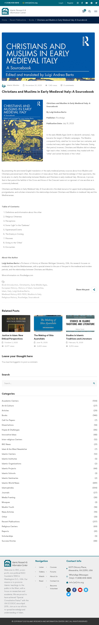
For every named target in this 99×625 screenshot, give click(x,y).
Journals (49, 492)
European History (9, 288)
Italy (9, 291)
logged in (17, 362)
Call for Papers (49, 420)
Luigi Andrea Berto (21, 291)
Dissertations (49, 425)
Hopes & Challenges (49, 430)
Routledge (22, 297)
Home (4, 20)
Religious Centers (49, 526)
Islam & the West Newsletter (49, 449)
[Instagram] (68, 590)
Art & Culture (49, 406)
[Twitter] (68, 594)
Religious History (9, 297)
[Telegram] (86, 590)
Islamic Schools (49, 473)
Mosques (49, 502)
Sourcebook (33, 297)
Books (31, 20)
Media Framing (49, 497)
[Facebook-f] (74, 590)
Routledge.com (26, 275)
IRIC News (49, 444)
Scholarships (49, 536)
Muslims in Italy (34, 294)
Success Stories (49, 541)
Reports (49, 531)
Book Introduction (10, 285)
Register (70, 3)
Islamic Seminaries (49, 478)
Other (49, 517)
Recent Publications (18, 20)
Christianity (24, 285)
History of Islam (25, 288)
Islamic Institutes (49, 459)
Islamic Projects (49, 468)
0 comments (69, 85)
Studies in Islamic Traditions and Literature (79, 337)
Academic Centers (49, 401)
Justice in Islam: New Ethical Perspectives (12, 337)
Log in (61, 3)
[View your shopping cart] (84, 11)
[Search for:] (49, 383)
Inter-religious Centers (49, 439)
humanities (38, 288)
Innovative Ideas (49, 435)
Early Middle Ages (39, 285)
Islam (4, 291)
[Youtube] (80, 590)
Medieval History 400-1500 (14, 294)
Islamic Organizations (49, 464)
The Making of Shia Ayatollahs (43, 337)
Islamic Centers (49, 454)
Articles (49, 410)
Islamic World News (49, 483)
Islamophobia (49, 488)
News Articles (49, 512)
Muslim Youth (49, 507)
